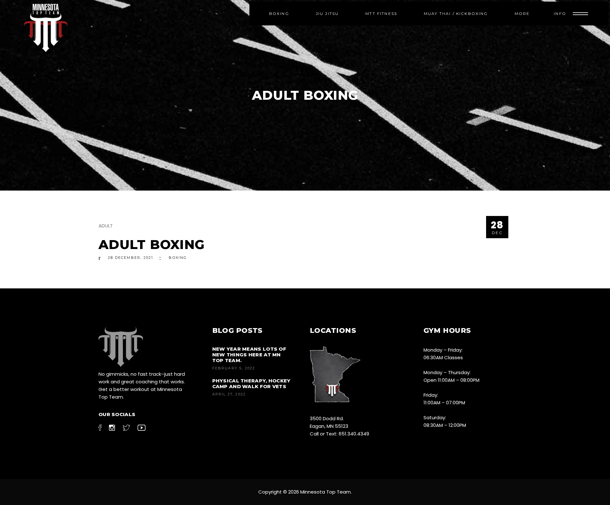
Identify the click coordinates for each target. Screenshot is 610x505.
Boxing (178, 257)
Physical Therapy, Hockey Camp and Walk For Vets (251, 383)
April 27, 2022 (229, 394)
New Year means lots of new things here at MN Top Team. (249, 354)
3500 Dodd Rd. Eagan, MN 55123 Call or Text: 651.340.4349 (339, 426)
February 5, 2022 (233, 368)
